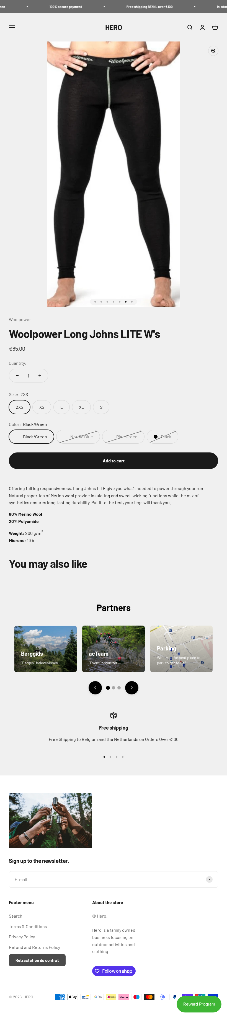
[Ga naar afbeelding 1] (108, 688)
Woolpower (20, 319)
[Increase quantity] (40, 375)
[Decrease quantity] (17, 375)
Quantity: (17, 363)
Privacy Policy (22, 936)
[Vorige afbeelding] (95, 687)
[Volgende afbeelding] (131, 687)
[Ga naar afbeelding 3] (119, 687)
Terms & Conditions (28, 926)
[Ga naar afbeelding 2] (113, 687)
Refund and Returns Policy (34, 947)
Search (15, 915)
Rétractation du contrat (37, 960)
